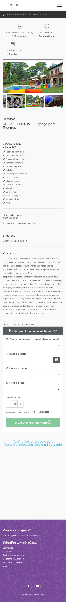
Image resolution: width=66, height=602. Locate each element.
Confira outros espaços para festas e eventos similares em (33, 443)
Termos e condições (13, 562)
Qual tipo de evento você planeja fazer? (34, 339)
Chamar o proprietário (31, 423)
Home (9, 14)
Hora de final (17, 382)
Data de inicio (18, 353)
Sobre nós (8, 547)
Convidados (13, 397)
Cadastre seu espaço (13, 558)
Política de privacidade (14, 555)
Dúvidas (7, 551)
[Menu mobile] (59, 5)
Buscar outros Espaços (25, 14)
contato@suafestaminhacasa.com (21, 535)
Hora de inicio (18, 368)
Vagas (6, 566)
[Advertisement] (33, 481)
